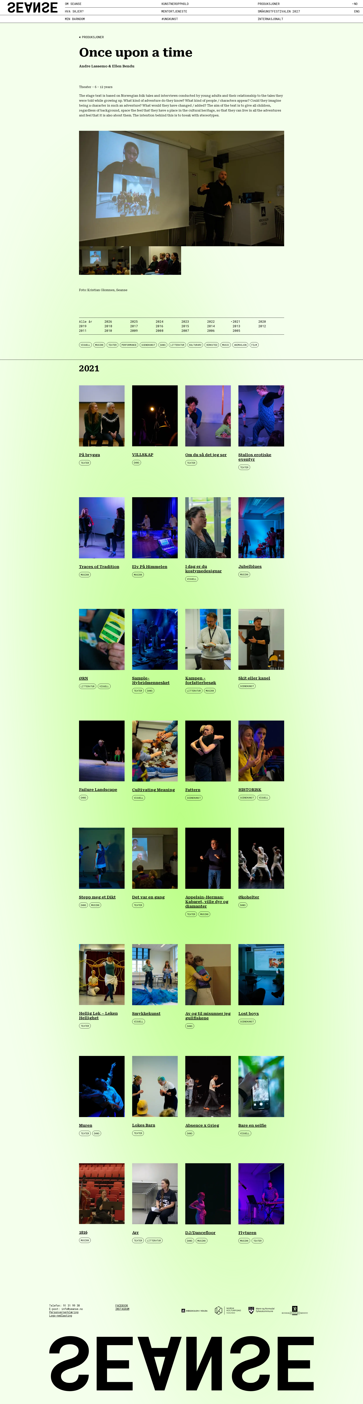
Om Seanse (73, 3)
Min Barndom (75, 18)
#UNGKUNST (169, 18)
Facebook (121, 1305)
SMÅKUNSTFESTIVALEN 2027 (279, 11)
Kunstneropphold (175, 3)
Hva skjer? (74, 11)
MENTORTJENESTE (174, 11)
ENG (357, 11)
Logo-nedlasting (60, 1315)
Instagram (122, 1309)
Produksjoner (269, 3)
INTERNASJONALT (270, 18)
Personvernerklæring (63, 1312)
